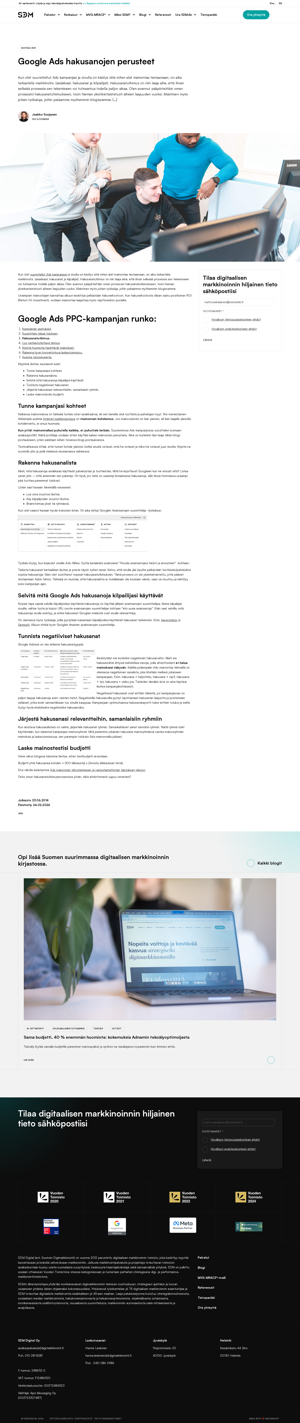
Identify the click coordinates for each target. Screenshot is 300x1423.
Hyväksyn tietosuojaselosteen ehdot (236, 319)
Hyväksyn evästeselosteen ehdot (234, 329)
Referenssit (206, 1287)
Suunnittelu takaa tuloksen (40, 333)
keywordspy (169, 620)
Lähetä (207, 340)
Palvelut (203, 1257)
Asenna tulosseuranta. (37, 357)
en (280, 3)
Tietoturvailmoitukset (108, 1418)
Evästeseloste (83, 1418)
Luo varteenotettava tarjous (41, 343)
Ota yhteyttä (207, 1307)
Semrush (24, 625)
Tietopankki (206, 1297)
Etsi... (273, 3)
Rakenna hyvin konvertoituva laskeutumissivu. (52, 352)
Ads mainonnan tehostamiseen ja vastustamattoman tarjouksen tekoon (97, 770)
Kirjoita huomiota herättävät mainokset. (48, 348)
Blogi (201, 1267)
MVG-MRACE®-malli (212, 1277)
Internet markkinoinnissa (59, 419)
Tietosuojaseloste (61, 1418)
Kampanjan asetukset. (37, 329)
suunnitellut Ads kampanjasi (48, 274)
